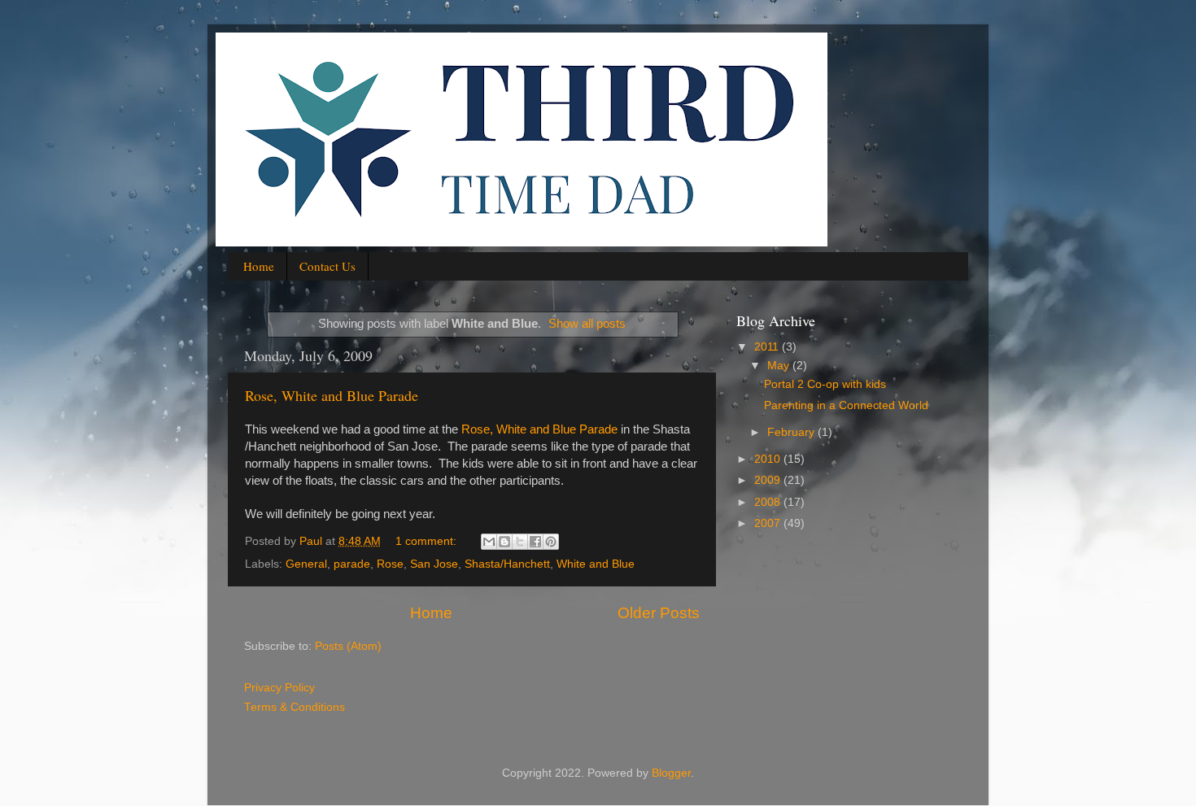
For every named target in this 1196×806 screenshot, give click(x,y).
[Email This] (489, 542)
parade (352, 564)
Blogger (671, 773)
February (792, 432)
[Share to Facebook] (535, 542)
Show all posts (587, 323)
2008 (769, 502)
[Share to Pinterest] (551, 542)
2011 (768, 347)
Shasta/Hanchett (507, 564)
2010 (769, 459)
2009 (769, 480)
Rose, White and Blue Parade (331, 395)
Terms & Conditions (294, 707)
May (779, 365)
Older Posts (659, 612)
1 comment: (427, 541)
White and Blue (596, 564)
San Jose (434, 564)
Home (258, 266)
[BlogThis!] (504, 542)
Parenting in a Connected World (846, 405)
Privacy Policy (279, 688)
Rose (390, 564)
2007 (769, 523)
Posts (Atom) (348, 646)
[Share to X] (520, 542)
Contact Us (327, 266)
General (306, 564)
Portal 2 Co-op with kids (825, 384)
